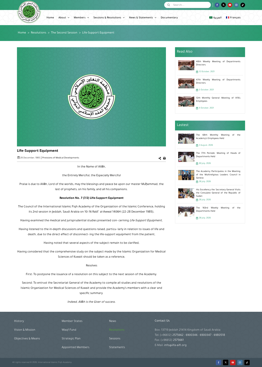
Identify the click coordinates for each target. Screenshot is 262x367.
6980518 (219, 335)
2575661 (178, 340)
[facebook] (218, 362)
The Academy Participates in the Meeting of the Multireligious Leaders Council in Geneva (218, 174)
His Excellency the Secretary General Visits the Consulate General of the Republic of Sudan (218, 193)
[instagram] (240, 362)
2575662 (178, 335)
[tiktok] (247, 362)
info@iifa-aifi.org (175, 345)
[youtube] (232, 362)
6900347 (205, 335)
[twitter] (225, 362)
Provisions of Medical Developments (60, 158)
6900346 (191, 335)
